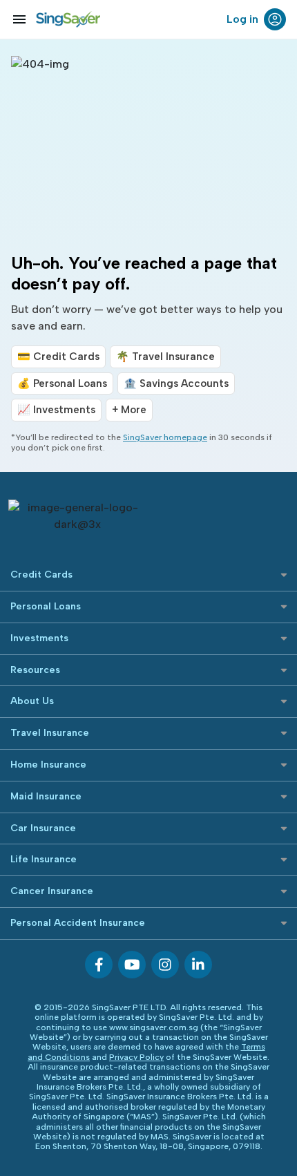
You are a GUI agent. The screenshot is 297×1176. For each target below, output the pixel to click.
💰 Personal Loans (62, 383)
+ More (129, 410)
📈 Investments (56, 410)
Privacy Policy (136, 1057)
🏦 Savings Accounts (176, 383)
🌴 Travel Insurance (165, 356)
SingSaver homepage (165, 437)
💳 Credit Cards (58, 356)
